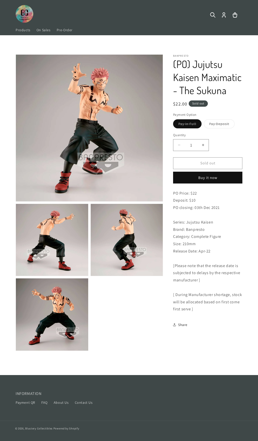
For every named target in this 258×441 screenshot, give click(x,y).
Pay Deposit (222, 124)
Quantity (179, 135)
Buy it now (207, 177)
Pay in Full (190, 124)
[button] (212, 15)
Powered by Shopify (66, 428)
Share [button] (182, 324)
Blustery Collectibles (39, 428)
